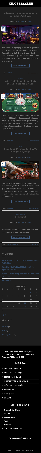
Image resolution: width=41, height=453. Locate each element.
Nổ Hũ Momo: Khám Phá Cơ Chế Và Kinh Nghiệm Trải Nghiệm (20, 14)
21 (25, 303)
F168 (7, 354)
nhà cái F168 (29, 354)
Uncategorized (20, 214)
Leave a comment (33, 73)
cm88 (16, 352)
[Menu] (3, 3)
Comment (35, 244)
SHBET (21, 357)
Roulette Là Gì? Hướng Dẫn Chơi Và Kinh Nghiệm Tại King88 (20, 150)
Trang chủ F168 (8, 357)
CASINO (20, 78)
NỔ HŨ (20, 11)
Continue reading (20, 66)
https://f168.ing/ (16, 354)
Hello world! (20, 217)
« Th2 (4, 315)
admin (29, 21)
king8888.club (20, 3)
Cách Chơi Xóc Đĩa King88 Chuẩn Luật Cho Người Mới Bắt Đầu (20, 82)
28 (25, 307)
